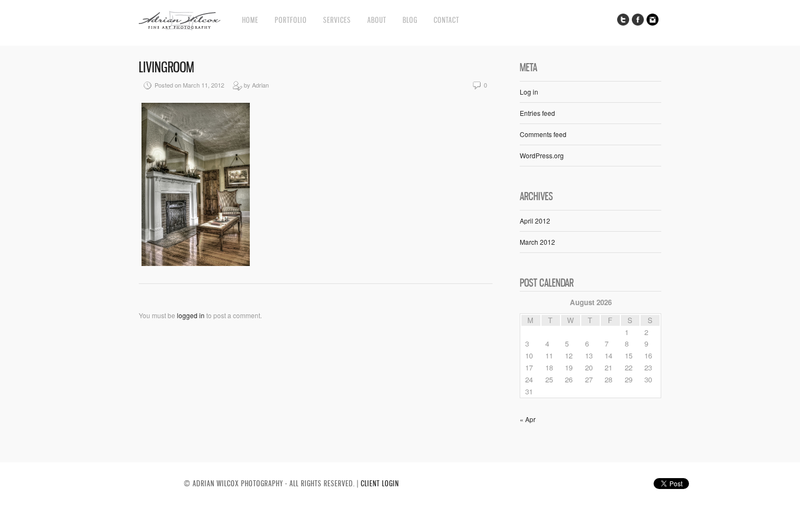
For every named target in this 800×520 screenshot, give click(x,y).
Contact (446, 19)
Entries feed (537, 112)
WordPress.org (542, 155)
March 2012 (537, 241)
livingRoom (166, 67)
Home (250, 19)
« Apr (528, 419)
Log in (529, 91)
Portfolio (291, 19)
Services (337, 19)
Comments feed (543, 134)
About (376, 19)
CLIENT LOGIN (380, 483)
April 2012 (535, 220)
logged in (191, 315)
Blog (410, 19)
